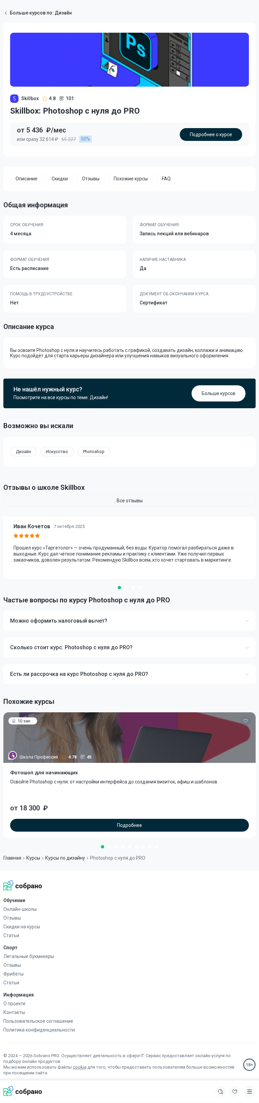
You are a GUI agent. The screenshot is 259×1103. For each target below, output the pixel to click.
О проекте (14, 1003)
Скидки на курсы (21, 926)
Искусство (57, 451)
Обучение (14, 900)
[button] (119, 587)
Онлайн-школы (20, 909)
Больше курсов (218, 393)
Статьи (11, 935)
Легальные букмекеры (28, 956)
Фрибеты (13, 974)
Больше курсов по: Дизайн (41, 13)
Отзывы (12, 918)
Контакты (14, 1012)
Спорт (10, 947)
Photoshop (94, 451)
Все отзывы (130, 500)
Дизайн (23, 451)
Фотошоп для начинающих (44, 773)
